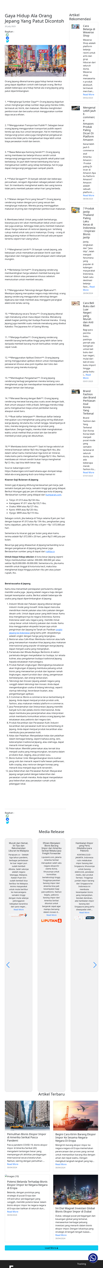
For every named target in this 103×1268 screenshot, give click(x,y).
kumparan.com (53, 494)
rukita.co (50, 551)
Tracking (81, 1263)
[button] (95, 965)
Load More (50, 1247)
